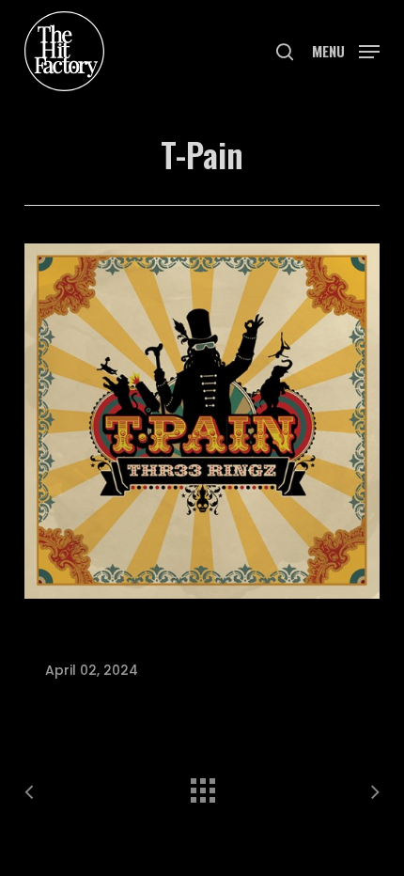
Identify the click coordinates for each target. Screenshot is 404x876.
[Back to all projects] (202, 786)
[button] (346, 49)
